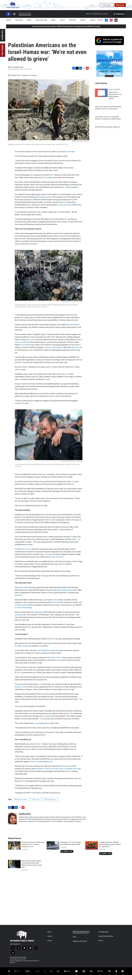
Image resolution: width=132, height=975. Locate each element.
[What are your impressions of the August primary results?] (101, 93)
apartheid (18, 595)
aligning (49, 643)
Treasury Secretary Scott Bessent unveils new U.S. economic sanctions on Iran (33, 844)
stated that (19, 615)
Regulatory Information (80, 941)
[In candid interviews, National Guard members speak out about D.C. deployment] (91, 845)
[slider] (17, 14)
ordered (64, 374)
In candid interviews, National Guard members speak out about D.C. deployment (110, 844)
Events (83, 20)
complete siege (44, 197)
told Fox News (55, 658)
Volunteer (107, 5)
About (62, 20)
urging (79, 205)
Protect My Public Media (105, 936)
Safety (100, 20)
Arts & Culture (41, 20)
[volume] (14, 14)
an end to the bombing (23, 608)
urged (45, 600)
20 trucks (30, 340)
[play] (8, 14)
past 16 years (25, 549)
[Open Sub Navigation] (12, 20)
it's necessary (48, 554)
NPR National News (21, 799)
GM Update (2, 35)
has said (24, 345)
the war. (50, 761)
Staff (74, 937)
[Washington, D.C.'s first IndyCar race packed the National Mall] (53, 845)
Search (93, 20)
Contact (49, 936)
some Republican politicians (48, 650)
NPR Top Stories (50, 799)
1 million (68, 187)
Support (72, 20)
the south (46, 379)
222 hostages (47, 177)
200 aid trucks (77, 347)
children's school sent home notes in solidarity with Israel (59, 769)
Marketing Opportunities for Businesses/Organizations (81, 932)
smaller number (22, 646)
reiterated (56, 602)
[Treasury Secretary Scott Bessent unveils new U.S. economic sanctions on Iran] (14, 845)
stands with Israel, (65, 205)
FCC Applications (103, 932)
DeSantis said (20, 687)
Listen (8, 20)
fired (62, 766)
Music (53, 20)
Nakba (73, 539)
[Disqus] (66, 899)
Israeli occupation (36, 761)
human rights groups (65, 590)
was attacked (48, 716)
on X (19, 672)
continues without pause (53, 347)
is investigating (39, 723)
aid (31, 200)
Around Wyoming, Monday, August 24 (107, 127)
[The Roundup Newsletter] (109, 63)
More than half (71, 325)
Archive (100, 940)
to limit (55, 600)
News (29, 20)
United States (23, 587)
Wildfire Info (2, 50)
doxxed (69, 766)
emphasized (38, 612)
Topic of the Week (114, 89)
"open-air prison (57, 557)
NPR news (36, 799)
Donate (121, 5)
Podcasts (19, 20)
